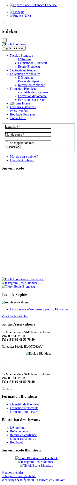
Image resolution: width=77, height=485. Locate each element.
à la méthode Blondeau (25, 404)
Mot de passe (14, 134)
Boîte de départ (20, 431)
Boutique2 (16, 442)
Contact (7, 388)
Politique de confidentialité (19, 476)
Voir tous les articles (15, 316)
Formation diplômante (24, 408)
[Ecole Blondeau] (14, 44)
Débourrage (17, 427)
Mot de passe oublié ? (24, 156)
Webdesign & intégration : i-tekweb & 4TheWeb (33, 480)
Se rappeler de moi (21, 143)
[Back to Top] (3, 361)
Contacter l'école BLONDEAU (22, 346)
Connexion (13, 146)
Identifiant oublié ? (22, 160)
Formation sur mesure (24, 411)
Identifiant (13, 126)
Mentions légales (12, 472)
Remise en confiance (23, 435)
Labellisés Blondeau (23, 438)
